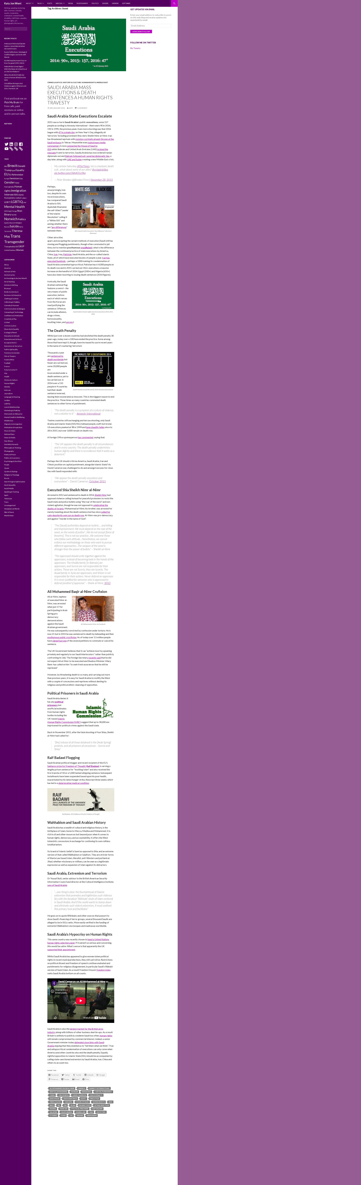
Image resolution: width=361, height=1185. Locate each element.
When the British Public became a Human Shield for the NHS (15, 77)
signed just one (59, 640)
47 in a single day (67, 132)
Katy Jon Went (12, 3)
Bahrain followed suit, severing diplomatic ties (87, 156)
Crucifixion (64, 1095)
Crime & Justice (54, 82)
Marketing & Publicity (12, 410)
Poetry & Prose (10, 454)
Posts (49, 3)
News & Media (9, 438)
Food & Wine (9, 360)
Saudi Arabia (66, 1112)
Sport (6, 495)
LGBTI (7, 202)
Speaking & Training (11, 492)
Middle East (102, 82)
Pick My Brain (11, 102)
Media (70, 3)
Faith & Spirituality (11, 349)
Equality (20, 170)
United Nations (10, 250)
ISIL (59, 1105)
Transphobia (9, 246)
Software (126, 3)
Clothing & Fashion (11, 299)
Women (20, 250)
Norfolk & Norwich (11, 444)
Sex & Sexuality (10, 485)
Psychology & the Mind (12, 461)
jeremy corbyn (15, 198)
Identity (7, 387)
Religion (19, 223)
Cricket (7, 322)
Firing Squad (55, 1102)
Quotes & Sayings (10, 471)
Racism (12, 223)
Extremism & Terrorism (13, 346)
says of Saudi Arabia (57, 885)
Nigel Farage (12, 211)
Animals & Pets (10, 271)
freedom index (104, 970)
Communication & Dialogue (14, 309)
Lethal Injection (101, 1105)
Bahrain (74, 1092)
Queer (6, 468)
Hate (17, 183)
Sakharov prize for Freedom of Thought (66, 766)
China (52, 1095)
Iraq (52, 1105)
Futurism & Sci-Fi (10, 370)
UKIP (21, 246)
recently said (94, 657)
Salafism (53, 1112)
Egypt (83, 1098)
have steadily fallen (95, 427)
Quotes (6, 223)
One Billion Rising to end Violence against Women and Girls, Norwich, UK (15, 86)
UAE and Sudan (74, 159)
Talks (39, 3)
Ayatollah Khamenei (58, 1092)
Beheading (86, 1092)
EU (6, 174)
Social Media (9, 488)
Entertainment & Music (13, 339)
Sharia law (80, 1112)
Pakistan (67, 254)
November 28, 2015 (102, 179)
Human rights (99, 1102)
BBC (5, 166)
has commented (85, 437)
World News (9, 515)
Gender (105, 3)
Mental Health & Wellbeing (14, 417)
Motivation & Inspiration (13, 427)
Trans (15, 235)
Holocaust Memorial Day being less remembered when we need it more (15, 46)
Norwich (10, 219)
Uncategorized (10, 505)
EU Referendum (16, 174)
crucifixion (86, 247)
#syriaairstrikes (100, 169)
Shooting (101, 1112)
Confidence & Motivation (13, 316)
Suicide (14, 226)
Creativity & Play (10, 319)
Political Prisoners (79, 1109)
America (81, 1088)
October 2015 (97, 481)
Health (6, 377)
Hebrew (115, 3)
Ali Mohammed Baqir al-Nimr (62, 1088)
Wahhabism (92, 1115)
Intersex (9, 194)
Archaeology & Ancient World (15, 278)
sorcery (69, 322)
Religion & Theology (11, 475)
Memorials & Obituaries (13, 414)
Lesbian (7, 400)
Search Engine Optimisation (14, 482)
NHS (6, 211)
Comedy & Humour (11, 305)
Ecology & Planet (10, 332)
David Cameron (79, 1095)
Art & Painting (9, 282)
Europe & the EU (10, 343)
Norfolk (13, 215)
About (28, 3)
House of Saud (82, 1102)
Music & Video (9, 431)
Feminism (14, 178)
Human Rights (89, 82)
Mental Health (14, 207)
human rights (106, 1035)
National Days (9, 434)
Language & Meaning (12, 397)
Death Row (55, 1098)
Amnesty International (88, 413)
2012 (107, 583)
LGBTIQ (17, 202)
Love (24, 202)
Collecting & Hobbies (12, 302)
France (7, 366)
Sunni (63, 1115)
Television (8, 499)
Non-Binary (8, 441)
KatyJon (8, 124)
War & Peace (9, 512)
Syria (21, 227)
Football (7, 363)
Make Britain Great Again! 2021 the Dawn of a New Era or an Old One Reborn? (15, 69)
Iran (56, 254)
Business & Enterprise (12, 295)
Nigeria (53, 1109)
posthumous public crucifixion (61, 637)
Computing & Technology (13, 312)
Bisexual (7, 288)
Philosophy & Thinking (12, 448)
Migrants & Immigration (13, 424)
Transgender (14, 242)
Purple (6, 465)
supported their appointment (61, 949)
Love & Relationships (12, 407)
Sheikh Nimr (101, 495)
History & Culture (72, 82)
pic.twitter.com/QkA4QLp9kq (70, 173)
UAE (71, 1115)
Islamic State (85, 1105)
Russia (6, 227)
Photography (82, 3)
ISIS (65, 1105)
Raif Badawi (92, 766)
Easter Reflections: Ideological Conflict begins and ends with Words (15, 54)
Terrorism (7, 231)
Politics (95, 3)
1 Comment (82, 108)
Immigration (18, 190)
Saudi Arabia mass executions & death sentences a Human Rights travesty (80, 94)
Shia (91, 1112)
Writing (59, 3)
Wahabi (80, 1115)
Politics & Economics (12, 458)
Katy (71, 108)
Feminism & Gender (12, 353)
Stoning (53, 1115)
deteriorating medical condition (74, 783)
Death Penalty (96, 1095)
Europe (6, 178)
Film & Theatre (10, 356)
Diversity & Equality (11, 329)
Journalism (8, 393)
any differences (59, 227)
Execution (94, 1098)
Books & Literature (11, 292)
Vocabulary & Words (12, 509)
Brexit (12, 165)
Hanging (68, 1102)
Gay (21, 178)
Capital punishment (103, 1092)
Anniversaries (9, 275)
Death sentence (70, 1098)
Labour (24, 198)
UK (16, 246)
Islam (73, 1105)
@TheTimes (83, 166)
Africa (6, 265)
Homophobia (9, 187)
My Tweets (135, 48)
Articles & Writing (11, 285)
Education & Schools (12, 336)
